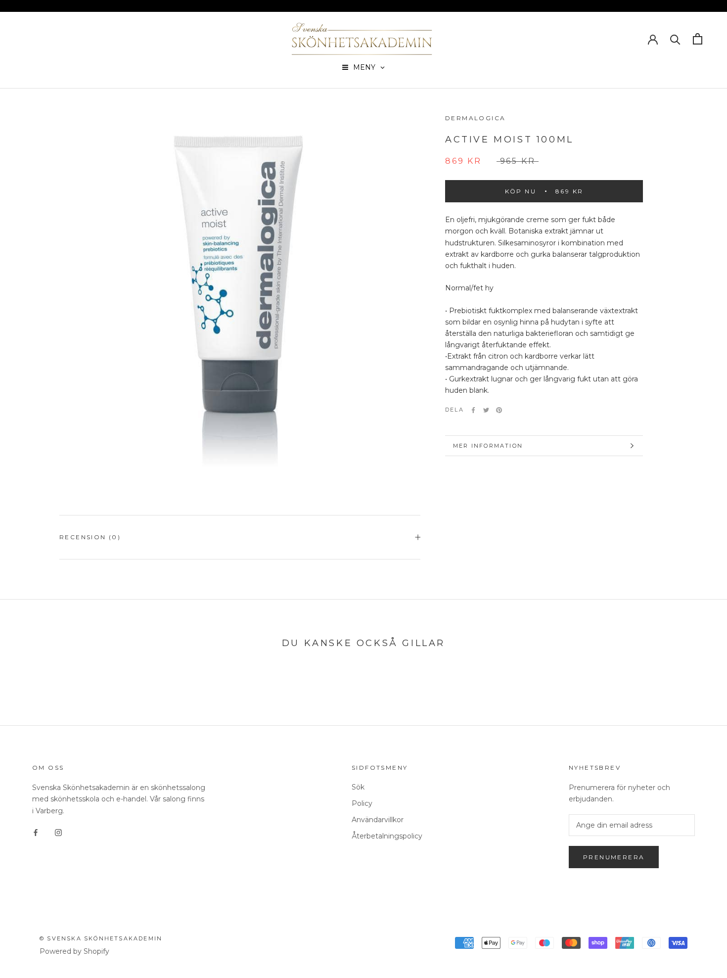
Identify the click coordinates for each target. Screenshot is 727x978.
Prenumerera (613, 857)
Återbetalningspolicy (387, 836)
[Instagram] (58, 832)
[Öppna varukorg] (697, 39)
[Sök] (675, 39)
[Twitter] (486, 410)
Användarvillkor (378, 819)
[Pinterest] (499, 410)
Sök (358, 787)
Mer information (488, 445)
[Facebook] (473, 410)
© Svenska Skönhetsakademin (101, 938)
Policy (362, 803)
